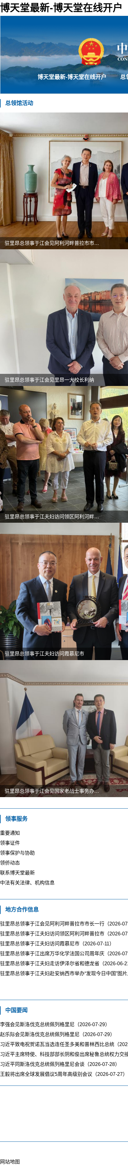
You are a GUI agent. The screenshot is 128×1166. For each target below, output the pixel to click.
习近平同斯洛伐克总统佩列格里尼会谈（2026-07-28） (60, 1064)
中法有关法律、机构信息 (27, 882)
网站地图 (10, 1161)
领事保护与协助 (17, 853)
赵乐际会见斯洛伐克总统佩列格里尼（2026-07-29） (57, 1034)
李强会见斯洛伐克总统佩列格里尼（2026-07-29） (55, 1024)
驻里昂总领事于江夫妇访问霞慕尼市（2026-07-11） (57, 943)
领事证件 (10, 843)
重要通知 (10, 833)
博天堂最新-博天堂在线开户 (72, 77)
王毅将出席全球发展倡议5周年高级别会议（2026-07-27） (64, 1074)
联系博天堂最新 (17, 872)
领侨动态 (10, 862)
